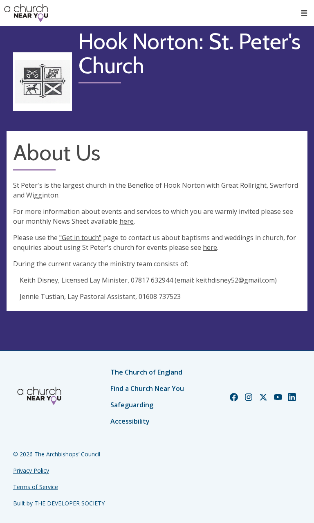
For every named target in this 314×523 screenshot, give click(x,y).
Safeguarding (131, 404)
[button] (304, 13)
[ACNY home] (26, 13)
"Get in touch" (80, 237)
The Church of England (146, 372)
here (126, 221)
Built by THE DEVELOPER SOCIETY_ (60, 503)
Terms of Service (35, 487)
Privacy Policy (31, 470)
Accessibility (130, 421)
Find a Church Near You (147, 388)
